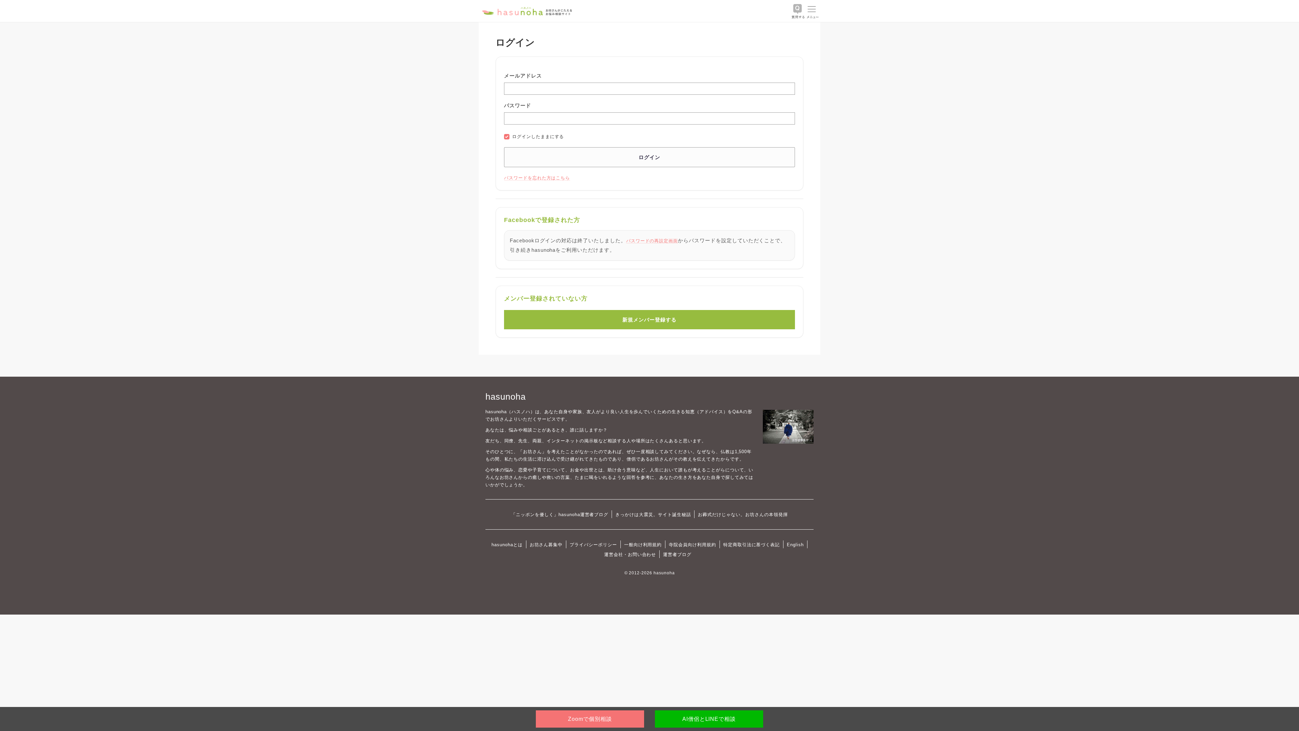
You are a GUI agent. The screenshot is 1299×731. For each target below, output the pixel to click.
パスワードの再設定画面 (652, 240)
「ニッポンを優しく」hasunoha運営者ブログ (559, 514)
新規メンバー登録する (649, 320)
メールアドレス (523, 76)
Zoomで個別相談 (590, 719)
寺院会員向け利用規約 (692, 544)
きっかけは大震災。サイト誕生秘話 (653, 514)
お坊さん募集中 (546, 544)
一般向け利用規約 (643, 544)
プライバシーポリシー (593, 544)
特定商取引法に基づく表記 (751, 544)
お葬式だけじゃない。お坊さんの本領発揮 (743, 514)
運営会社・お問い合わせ (630, 554)
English (795, 544)
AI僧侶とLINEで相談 (709, 719)
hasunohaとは (507, 544)
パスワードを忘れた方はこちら (537, 177)
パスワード (517, 105)
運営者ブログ (677, 554)
